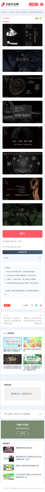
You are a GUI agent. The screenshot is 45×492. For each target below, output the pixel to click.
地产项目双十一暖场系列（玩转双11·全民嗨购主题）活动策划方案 (12, 321)
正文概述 (6, 18)
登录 (30, 394)
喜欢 (7, 305)
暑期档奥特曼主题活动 (24, 448)
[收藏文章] (32, 305)
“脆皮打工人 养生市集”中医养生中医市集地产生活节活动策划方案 (33, 321)
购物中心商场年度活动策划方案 (27, 466)
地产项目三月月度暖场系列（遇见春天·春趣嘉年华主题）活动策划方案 (32, 368)
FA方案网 (7, 290)
